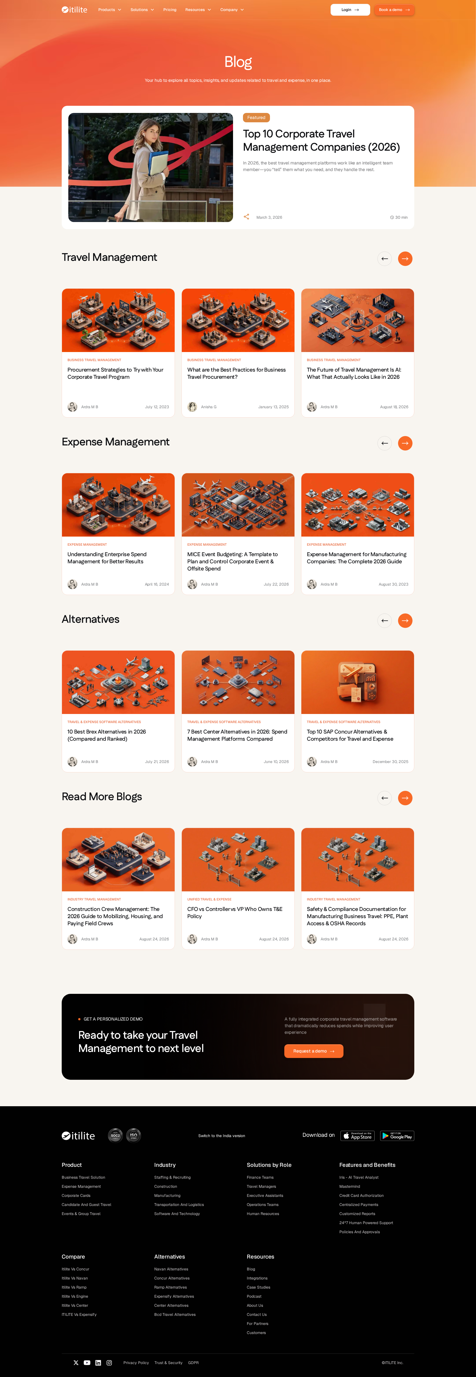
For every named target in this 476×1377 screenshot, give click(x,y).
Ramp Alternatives (170, 1287)
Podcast (254, 1296)
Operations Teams (262, 1204)
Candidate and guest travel (86, 1204)
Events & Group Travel (81, 1213)
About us (255, 1305)
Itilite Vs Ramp (74, 1287)
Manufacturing (167, 1195)
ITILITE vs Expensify (79, 1314)
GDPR (193, 1362)
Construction (165, 1186)
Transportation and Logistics (179, 1204)
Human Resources (263, 1213)
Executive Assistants (265, 1195)
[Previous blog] (385, 258)
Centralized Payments (358, 1204)
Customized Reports (357, 1213)
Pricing (170, 9)
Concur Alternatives (172, 1278)
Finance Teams (260, 1177)
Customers (256, 1332)
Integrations (257, 1278)
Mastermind (349, 1186)
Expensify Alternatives (174, 1296)
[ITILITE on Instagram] (109, 1362)
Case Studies (258, 1287)
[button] (110, 9)
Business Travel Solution (83, 1177)
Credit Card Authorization (361, 1195)
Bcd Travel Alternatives (175, 1314)
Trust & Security (169, 1362)
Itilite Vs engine (75, 1296)
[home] (74, 9)
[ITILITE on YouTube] (87, 1362)
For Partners (257, 1323)
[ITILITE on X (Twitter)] (76, 1362)
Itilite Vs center (75, 1305)
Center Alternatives (171, 1305)
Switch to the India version (221, 1135)
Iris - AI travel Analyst (358, 1177)
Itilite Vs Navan (75, 1278)
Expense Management (81, 1186)
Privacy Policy (136, 1362)
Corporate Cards (76, 1195)
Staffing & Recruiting (172, 1177)
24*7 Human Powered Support (366, 1222)
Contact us (257, 1314)
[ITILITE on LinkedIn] (98, 1362)
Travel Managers (261, 1186)
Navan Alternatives (171, 1269)
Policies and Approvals (359, 1231)
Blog (251, 1269)
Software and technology (177, 1213)
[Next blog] (405, 258)
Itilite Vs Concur (75, 1269)
